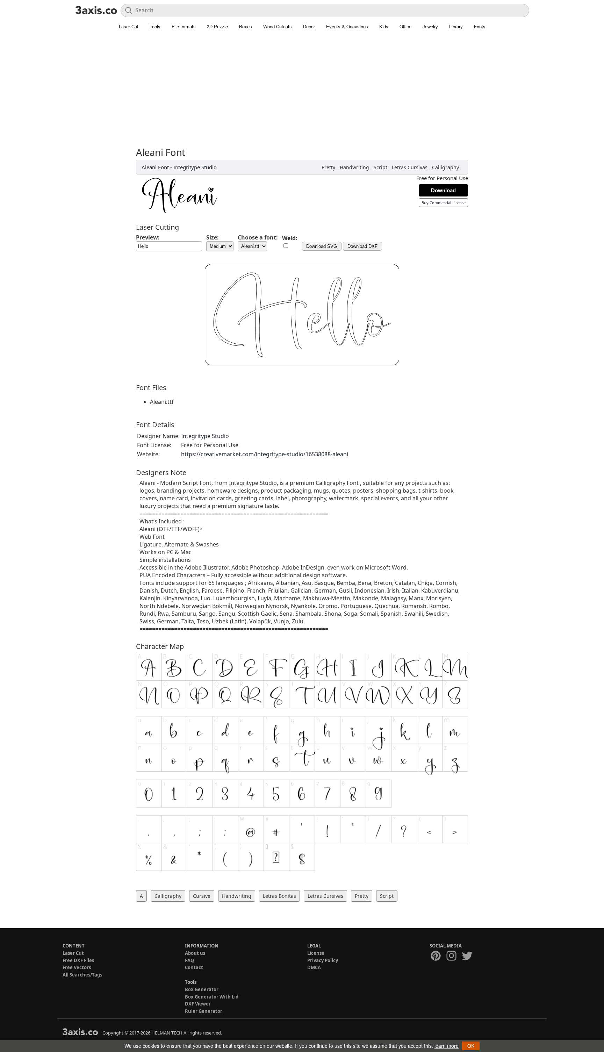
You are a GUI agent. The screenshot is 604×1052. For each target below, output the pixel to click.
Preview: (148, 237)
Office (405, 26)
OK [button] (470, 1045)
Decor (309, 26)
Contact (194, 967)
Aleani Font (155, 167)
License (315, 953)
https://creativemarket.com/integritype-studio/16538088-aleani (264, 454)
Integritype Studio (195, 167)
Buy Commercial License (444, 202)
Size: (212, 237)
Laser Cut (128, 26)
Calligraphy (445, 167)
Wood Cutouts (277, 26)
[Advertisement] (302, 86)
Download (443, 190)
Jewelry (430, 26)
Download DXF (362, 246)
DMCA (314, 967)
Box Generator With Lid (211, 997)
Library (456, 26)
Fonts (480, 26)
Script (380, 167)
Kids (383, 26)
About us (195, 953)
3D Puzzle (217, 26)
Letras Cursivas (409, 167)
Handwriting (354, 167)
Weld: (289, 238)
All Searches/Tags (82, 975)
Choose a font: (258, 237)
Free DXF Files (78, 960)
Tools (155, 26)
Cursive (201, 896)
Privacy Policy (322, 960)
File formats (184, 26)
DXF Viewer (198, 1004)
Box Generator (201, 989)
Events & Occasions (347, 26)
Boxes (245, 26)
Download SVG (321, 246)
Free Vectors (77, 967)
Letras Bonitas (279, 896)
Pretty (328, 167)
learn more (446, 1045)
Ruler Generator (203, 1011)
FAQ (189, 960)
